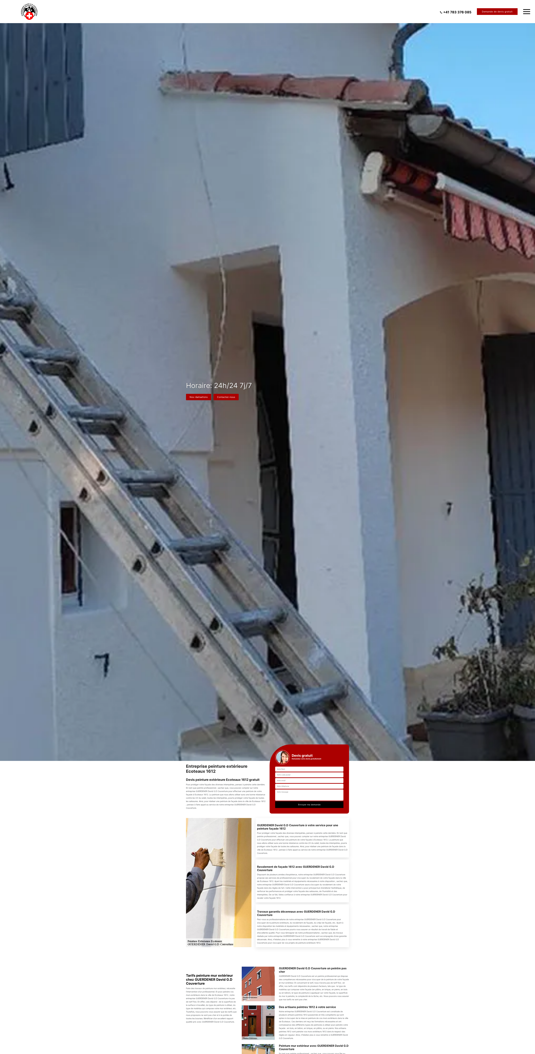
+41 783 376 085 (457, 12)
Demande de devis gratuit (497, 11)
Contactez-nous (226, 397)
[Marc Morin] (29, 11)
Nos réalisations (199, 397)
